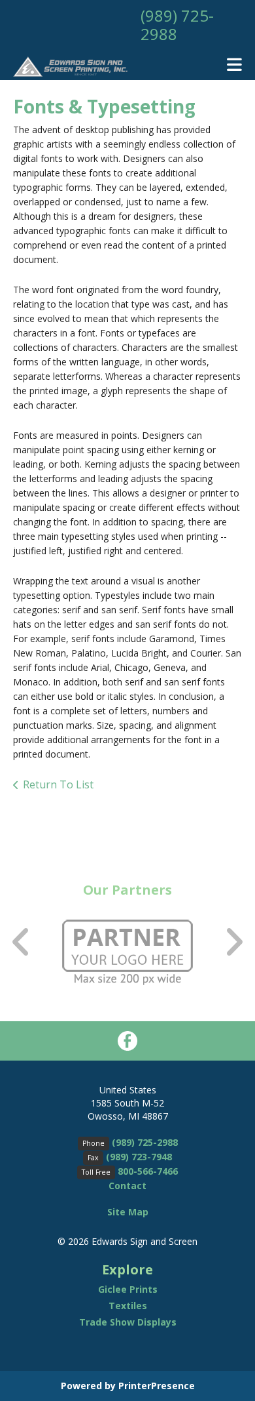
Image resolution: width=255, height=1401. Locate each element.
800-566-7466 (148, 1171)
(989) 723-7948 (139, 1156)
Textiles (128, 1305)
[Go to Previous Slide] (21, 942)
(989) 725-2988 (177, 25)
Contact (127, 1185)
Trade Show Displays (128, 1322)
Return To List (58, 784)
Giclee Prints (128, 1289)
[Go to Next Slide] (233, 942)
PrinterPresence (156, 1385)
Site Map (127, 1212)
